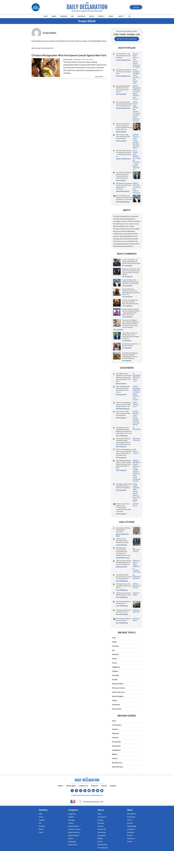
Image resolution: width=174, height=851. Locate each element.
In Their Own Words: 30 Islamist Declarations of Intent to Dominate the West (131, 261)
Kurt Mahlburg (122, 436)
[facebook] (72, 790)
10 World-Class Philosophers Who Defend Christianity (122, 540)
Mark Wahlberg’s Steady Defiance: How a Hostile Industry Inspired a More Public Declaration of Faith (123, 464)
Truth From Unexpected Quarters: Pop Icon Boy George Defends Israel (123, 404)
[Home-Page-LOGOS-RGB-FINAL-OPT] (36, 7)
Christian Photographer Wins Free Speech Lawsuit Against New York (69, 55)
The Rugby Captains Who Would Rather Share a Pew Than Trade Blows (124, 485)
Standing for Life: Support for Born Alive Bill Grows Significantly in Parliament (124, 186)
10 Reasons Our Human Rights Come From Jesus (123, 594)
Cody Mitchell (121, 545)
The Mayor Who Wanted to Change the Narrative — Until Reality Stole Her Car (123, 153)
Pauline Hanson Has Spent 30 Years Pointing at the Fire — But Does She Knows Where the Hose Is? (131, 311)
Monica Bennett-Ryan (122, 535)
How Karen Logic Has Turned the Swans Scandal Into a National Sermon (124, 103)
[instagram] (84, 790)
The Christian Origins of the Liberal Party (123, 619)
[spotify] (101, 790)
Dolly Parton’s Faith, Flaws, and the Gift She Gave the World (123, 136)
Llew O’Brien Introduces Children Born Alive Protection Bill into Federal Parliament (123, 175)
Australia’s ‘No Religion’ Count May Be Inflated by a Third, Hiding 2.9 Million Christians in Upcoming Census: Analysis (130, 323)
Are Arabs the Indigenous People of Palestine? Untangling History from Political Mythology (130, 355)
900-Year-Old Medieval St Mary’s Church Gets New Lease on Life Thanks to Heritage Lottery (124, 452)
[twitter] (80, 790)
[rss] (97, 790)
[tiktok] (76, 790)
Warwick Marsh (122, 614)
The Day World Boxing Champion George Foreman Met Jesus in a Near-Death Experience (123, 441)
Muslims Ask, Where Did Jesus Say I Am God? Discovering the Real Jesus (130, 301)
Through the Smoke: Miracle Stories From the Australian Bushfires (124, 576)
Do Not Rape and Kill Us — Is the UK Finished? (131, 344)
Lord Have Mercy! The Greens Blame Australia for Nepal (123, 55)
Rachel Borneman (123, 558)
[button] (129, 16)
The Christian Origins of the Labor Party (123, 602)
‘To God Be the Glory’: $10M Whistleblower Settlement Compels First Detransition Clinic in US (124, 430)
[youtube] (89, 790)
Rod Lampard (121, 94)
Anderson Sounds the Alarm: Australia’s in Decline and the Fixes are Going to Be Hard (124, 126)
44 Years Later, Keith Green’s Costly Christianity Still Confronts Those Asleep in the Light (123, 507)
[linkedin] (93, 790)
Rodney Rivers (121, 567)
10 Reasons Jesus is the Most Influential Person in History (124, 585)
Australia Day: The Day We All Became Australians (123, 529)
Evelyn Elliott (67, 59)
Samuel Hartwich (122, 191)
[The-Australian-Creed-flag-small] (72, 801)
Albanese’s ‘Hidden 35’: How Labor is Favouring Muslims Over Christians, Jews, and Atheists (131, 271)
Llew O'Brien (121, 180)
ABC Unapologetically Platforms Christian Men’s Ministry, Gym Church (123, 88)
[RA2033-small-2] (91, 802)
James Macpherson (123, 60)
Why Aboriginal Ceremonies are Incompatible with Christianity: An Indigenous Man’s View (123, 551)
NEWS (83, 59)
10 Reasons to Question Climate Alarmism (123, 611)
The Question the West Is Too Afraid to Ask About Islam (124, 71)
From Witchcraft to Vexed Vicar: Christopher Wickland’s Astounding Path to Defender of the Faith (124, 377)
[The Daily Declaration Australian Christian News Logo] (87, 5)
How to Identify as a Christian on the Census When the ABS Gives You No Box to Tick (131, 291)
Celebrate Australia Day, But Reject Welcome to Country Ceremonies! (123, 562)
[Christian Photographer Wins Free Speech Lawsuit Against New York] (46, 59)
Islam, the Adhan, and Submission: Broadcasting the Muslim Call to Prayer (124, 197)
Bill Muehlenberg (122, 202)
